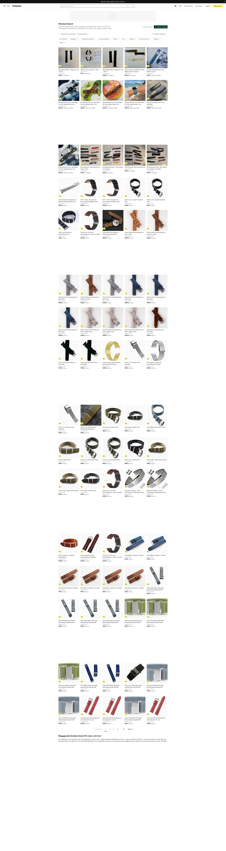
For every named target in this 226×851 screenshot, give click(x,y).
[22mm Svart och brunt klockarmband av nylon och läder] (113, 478)
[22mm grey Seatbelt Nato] (135, 415)
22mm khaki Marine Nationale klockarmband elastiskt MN (89, 621)
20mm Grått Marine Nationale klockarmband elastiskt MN (67, 719)
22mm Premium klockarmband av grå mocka (112, 298)
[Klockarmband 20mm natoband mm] (135, 155)
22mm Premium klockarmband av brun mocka (134, 233)
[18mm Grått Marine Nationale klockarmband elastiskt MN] (157, 673)
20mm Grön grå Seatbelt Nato (89, 460)
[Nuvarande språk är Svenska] (175, 6)
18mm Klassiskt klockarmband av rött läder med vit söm (112, 719)
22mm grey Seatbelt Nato (132, 427)
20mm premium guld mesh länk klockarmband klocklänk (111, 363)
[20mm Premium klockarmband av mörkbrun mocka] (91, 285)
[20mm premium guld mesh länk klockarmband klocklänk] (113, 350)
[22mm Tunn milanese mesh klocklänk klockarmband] (91, 415)
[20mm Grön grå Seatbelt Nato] (91, 447)
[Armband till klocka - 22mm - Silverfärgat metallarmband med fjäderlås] (135, 478)
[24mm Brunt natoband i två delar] (68, 576)
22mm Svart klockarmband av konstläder (67, 363)
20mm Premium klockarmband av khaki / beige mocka (112, 330)
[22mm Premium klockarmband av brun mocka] (135, 220)
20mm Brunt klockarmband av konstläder (155, 330)
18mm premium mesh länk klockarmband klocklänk (154, 363)
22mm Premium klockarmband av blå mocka (67, 330)
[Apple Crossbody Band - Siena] (91, 57)
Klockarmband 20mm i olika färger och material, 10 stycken (156, 168)
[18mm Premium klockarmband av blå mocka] (135, 285)
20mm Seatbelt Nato (64, 460)
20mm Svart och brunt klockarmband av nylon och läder (90, 233)
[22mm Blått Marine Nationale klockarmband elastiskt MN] (91, 673)
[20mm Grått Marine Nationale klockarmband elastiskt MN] (68, 706)
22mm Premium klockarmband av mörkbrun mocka (156, 233)
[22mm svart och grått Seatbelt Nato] (135, 187)
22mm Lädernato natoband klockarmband (66, 556)
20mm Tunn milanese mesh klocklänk (66, 428)
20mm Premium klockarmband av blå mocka (156, 298)
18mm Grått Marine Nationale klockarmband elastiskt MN (155, 686)
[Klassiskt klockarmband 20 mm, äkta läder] (157, 90)
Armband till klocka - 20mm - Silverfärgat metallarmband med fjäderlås (156, 491)
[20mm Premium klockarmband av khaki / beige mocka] (113, 317)
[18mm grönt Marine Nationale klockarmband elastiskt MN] (135, 608)
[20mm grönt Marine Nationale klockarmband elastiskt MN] (68, 673)
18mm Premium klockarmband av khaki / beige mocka (134, 330)
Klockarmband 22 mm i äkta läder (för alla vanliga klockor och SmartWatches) (90, 103)
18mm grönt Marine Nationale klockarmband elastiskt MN (133, 621)
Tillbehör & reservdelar (68, 34)
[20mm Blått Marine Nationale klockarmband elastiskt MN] (113, 673)
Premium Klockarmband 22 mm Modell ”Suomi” (155, 70)
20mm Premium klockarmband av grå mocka (67, 298)
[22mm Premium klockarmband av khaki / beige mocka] (91, 317)
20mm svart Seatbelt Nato (132, 460)
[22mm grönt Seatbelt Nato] (113, 415)
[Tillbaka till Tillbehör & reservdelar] (59, 34)
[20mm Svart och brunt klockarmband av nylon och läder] (91, 220)
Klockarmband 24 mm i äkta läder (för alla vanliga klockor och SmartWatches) (68, 103)
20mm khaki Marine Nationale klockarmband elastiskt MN (66, 621)
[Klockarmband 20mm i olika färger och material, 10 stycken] (157, 155)
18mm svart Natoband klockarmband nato (64, 233)
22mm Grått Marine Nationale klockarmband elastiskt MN (133, 719)
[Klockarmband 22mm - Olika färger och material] (113, 155)
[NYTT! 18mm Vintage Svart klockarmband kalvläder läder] (113, 187)
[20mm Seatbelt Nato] (68, 447)
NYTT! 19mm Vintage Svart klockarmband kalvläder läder (89, 200)
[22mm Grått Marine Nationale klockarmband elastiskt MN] (135, 706)
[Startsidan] (16, 6)
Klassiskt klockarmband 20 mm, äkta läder (156, 103)
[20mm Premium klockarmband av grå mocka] (68, 285)
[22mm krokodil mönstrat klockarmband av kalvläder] (91, 543)
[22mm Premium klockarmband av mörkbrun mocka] (157, 220)
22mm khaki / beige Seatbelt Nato (157, 460)
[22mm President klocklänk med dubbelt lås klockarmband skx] (68, 187)
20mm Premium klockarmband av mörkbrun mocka (90, 298)
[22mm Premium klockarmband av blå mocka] (68, 317)
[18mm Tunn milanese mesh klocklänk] (135, 350)
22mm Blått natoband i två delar (134, 555)
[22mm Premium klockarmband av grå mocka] (113, 285)
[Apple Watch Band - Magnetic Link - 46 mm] (68, 57)
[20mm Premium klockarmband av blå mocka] (157, 285)
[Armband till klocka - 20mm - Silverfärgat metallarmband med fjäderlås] (157, 478)
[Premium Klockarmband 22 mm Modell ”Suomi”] (157, 57)
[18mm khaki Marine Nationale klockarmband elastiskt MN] (157, 576)
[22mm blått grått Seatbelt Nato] (157, 415)
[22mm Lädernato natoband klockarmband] (68, 543)
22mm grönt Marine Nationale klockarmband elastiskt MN (155, 621)
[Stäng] (224, 2)
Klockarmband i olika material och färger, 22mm (90, 168)
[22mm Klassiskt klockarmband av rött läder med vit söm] (157, 706)
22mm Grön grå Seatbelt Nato (111, 460)
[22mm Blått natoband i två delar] (135, 543)
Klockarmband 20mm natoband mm (135, 167)
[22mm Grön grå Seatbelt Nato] (113, 447)
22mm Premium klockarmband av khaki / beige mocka (90, 330)
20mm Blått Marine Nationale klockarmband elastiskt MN (111, 686)
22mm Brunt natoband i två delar (90, 588)
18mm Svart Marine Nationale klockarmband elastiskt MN (133, 686)
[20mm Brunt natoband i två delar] (113, 576)
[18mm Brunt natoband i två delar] (135, 576)
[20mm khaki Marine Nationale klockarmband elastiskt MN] (68, 608)
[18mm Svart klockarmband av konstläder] (91, 350)
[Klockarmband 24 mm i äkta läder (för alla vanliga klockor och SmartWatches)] (68, 90)
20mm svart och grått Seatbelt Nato (156, 200)
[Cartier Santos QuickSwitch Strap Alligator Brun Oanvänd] (135, 57)
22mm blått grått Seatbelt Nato (156, 427)
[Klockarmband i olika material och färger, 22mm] (91, 155)
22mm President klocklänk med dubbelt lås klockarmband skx (67, 200)
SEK (180, 6)
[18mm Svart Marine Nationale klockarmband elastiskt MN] (135, 673)
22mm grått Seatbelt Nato (88, 490)
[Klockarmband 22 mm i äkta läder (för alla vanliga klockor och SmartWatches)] (91, 90)
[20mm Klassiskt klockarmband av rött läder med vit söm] (91, 706)
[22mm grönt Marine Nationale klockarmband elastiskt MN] (157, 608)
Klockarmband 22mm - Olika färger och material (113, 168)
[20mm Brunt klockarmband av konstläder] (157, 317)
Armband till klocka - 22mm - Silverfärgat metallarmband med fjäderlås (134, 491)
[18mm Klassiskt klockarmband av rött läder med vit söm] (113, 706)
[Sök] (128, 6)
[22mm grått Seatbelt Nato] (91, 478)
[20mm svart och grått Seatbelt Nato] (157, 187)
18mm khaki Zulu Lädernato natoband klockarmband (110, 233)
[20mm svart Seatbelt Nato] (135, 447)
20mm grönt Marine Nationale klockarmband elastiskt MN (67, 686)
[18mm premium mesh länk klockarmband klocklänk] (157, 350)
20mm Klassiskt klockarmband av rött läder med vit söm (90, 719)
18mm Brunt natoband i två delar (134, 588)
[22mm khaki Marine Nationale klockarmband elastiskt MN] (91, 608)
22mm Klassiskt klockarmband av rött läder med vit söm (156, 719)
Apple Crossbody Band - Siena (90, 69)
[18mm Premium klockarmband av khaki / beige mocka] (135, 317)
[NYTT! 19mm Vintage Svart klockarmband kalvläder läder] (91, 187)
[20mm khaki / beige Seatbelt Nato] (68, 478)
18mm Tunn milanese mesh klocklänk (132, 363)
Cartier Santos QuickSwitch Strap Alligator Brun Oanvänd (134, 70)
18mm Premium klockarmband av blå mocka (134, 298)
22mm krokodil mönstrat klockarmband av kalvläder (88, 556)
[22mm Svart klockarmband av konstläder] (68, 350)
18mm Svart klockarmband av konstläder (89, 363)
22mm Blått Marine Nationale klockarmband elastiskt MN (89, 686)
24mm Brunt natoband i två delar (68, 588)
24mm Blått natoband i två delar (156, 555)
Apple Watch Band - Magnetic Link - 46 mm (68, 70)
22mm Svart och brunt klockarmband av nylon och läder (112, 491)
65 (124, 729)
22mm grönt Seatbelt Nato (110, 427)
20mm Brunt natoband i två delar (112, 588)
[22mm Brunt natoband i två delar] (91, 576)
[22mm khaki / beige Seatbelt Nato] (157, 447)
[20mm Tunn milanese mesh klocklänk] (68, 415)
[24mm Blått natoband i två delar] (157, 543)
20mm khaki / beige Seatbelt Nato (68, 490)
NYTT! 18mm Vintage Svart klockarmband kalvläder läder (111, 200)
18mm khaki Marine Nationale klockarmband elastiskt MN (155, 589)
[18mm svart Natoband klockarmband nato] (68, 220)
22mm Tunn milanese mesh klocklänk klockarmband (88, 428)
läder (108, 741)
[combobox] (95, 6)
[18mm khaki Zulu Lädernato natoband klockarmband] (113, 220)
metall (115, 741)
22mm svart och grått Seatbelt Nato (134, 200)
